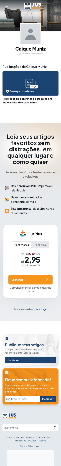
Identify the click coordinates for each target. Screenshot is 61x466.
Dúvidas (32, 440)
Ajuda (22, 446)
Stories (42, 440)
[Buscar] (55, 427)
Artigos (10, 437)
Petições (31, 437)
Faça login (41, 309)
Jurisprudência (45, 437)
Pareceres (20, 440)
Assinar (17, 280)
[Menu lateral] (6, 5)
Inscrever (47, 399)
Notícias (20, 437)
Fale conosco (34, 446)
